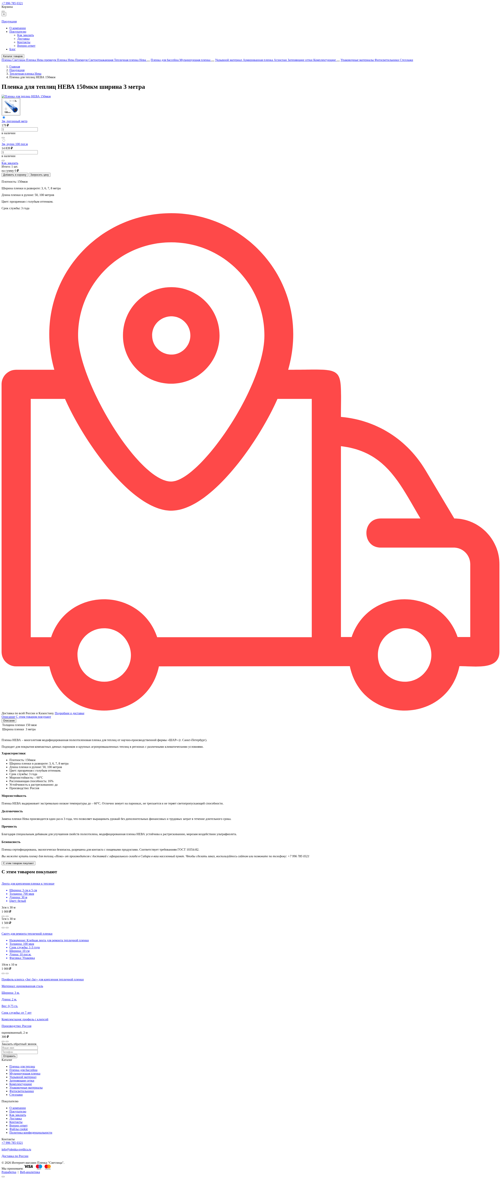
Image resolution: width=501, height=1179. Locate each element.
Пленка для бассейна (165, 60)
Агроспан (281, 60)
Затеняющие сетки (300, 60)
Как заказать (25, 35)
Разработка (9, 1172)
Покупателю (17, 31)
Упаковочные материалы (357, 60)
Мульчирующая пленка (195, 60)
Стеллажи (406, 60)
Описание (9, 720)
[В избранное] (3, 137)
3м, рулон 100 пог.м (15, 144)
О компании (17, 28)
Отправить (9, 1056)
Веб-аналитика (30, 1172)
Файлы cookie (18, 1129)
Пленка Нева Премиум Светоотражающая (85, 60)
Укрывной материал (229, 60)
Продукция (9, 21)
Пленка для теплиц (22, 1066)
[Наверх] (3, 1176)
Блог (12, 49)
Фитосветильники (387, 60)
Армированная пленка (258, 60)
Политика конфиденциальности (30, 1132)
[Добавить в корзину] (7, 916)
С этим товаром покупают (18, 863)
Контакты (23, 42)
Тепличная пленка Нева (130, 60)
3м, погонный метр (14, 121)
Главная (14, 66)
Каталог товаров (13, 56)
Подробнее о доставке (69, 713)
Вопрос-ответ (26, 45)
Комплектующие (325, 60)
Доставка (23, 38)
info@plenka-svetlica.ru (16, 1149)
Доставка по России (15, 1156)
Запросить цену (39, 174)
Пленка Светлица (14, 60)
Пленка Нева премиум (41, 60)
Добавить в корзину (14, 174)
